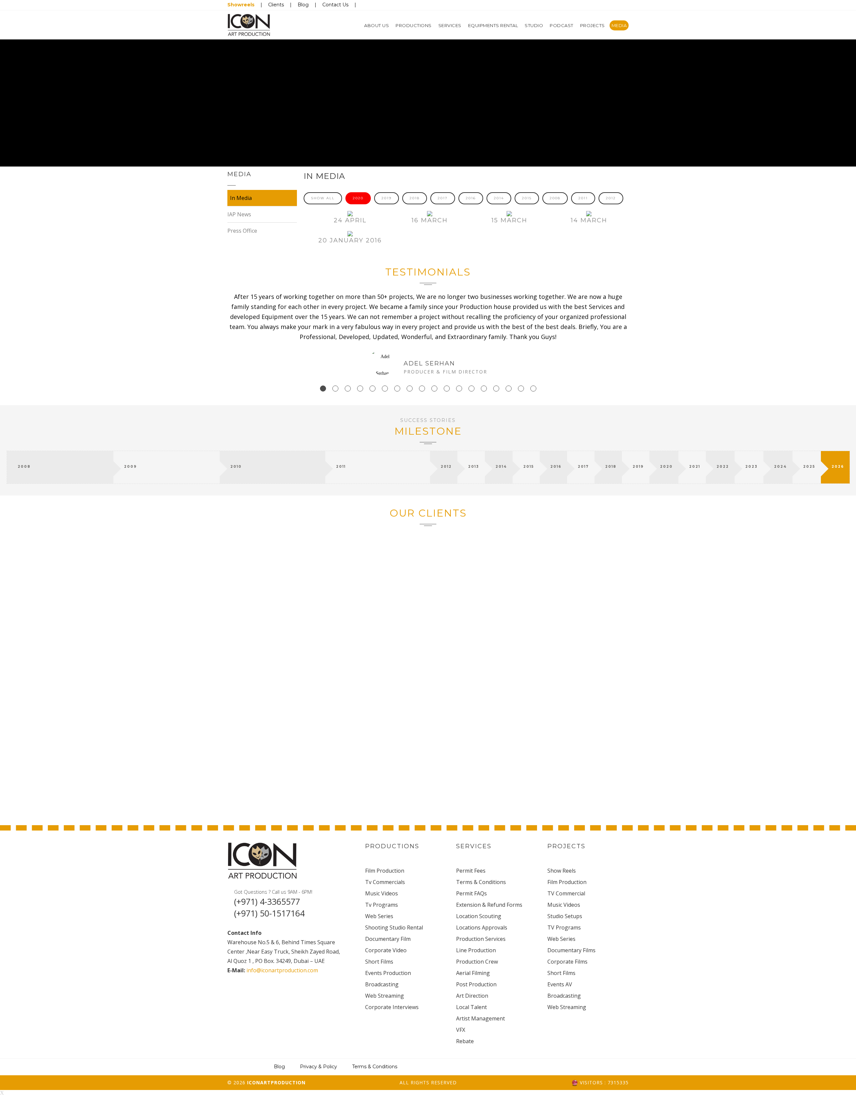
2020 (358, 198)
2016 (471, 198)
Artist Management (480, 1018)
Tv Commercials (385, 882)
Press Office (242, 230)
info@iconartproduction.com (281, 970)
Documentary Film (388, 939)
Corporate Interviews (392, 1007)
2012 (611, 198)
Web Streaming (384, 995)
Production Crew (477, 961)
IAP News (239, 214)
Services (449, 25)
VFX (460, 1029)
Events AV (559, 984)
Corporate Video (386, 950)
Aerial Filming (473, 973)
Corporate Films (567, 961)
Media (619, 25)
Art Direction (472, 995)
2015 (527, 198)
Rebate (465, 1041)
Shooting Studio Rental (394, 927)
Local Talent (471, 1007)
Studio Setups (564, 916)
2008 (555, 198)
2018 (415, 198)
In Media (241, 198)
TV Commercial (566, 893)
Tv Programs (381, 904)
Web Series (379, 916)
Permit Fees (471, 870)
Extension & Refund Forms (489, 904)
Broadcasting (382, 984)
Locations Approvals (481, 927)
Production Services (481, 939)
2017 (443, 198)
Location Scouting (478, 916)
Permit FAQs (471, 893)
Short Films (379, 961)
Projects (592, 25)
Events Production (388, 973)
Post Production (476, 984)
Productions (414, 25)
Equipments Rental (493, 25)
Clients (276, 5)
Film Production (384, 870)
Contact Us (335, 5)
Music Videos (381, 893)
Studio (534, 25)
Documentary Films (571, 950)
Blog (303, 5)
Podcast (561, 25)
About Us (376, 25)
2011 (583, 198)
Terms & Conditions (481, 882)
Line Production (476, 950)
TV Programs (564, 927)
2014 (499, 198)
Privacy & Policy (318, 1067)
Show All (323, 198)
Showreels (240, 5)
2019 (387, 198)
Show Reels (561, 870)
